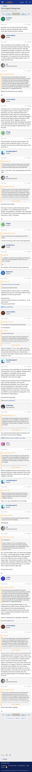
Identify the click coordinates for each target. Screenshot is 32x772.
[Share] (25, 24)
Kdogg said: (5, 161)
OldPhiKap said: (6, 515)
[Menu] (2, 2)
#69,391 (29, 318)
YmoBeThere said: (6, 322)
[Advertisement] (16, 737)
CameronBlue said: (7, 74)
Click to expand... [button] (16, 201)
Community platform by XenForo (15, 770)
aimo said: (4, 490)
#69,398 (29, 584)
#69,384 (29, 106)
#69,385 (29, 138)
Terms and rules (12, 765)
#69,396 (29, 512)
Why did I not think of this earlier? (11, 284)
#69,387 (29, 183)
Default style (5, 763)
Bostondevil (5, 11)
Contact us (4, 765)
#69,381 (29, 24)
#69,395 (29, 487)
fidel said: (4, 281)
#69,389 (29, 251)
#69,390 (29, 278)
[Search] (30, 2)
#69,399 (29, 632)
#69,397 (29, 533)
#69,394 (29, 449)
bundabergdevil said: (7, 233)
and (8, 307)
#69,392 (29, 366)
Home (3, 767)
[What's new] (26, 2)
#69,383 (29, 71)
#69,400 (29, 686)
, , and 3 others (15, 438)
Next (23, 14)
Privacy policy (21, 765)
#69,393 (29, 412)
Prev (8, 14)
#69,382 (29, 42)
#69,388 (29, 230)
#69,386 (29, 158)
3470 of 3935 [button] (16, 14)
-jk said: (4, 255)
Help (27, 765)
